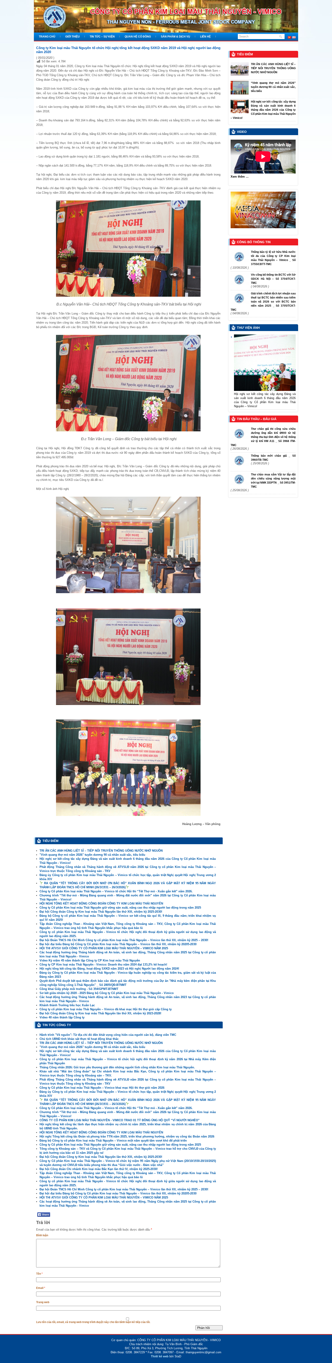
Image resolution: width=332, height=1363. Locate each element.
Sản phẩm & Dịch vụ (175, 36)
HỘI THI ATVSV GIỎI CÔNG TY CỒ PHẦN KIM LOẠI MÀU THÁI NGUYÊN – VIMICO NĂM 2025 (104, 948)
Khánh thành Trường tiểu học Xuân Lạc (67, 1005)
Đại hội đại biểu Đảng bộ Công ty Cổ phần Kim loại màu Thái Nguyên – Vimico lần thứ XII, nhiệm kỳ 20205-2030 (118, 944)
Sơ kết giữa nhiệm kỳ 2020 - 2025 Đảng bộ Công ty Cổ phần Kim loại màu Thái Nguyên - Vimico (107, 993)
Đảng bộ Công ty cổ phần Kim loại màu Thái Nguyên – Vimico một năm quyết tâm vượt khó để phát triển (113, 1140)
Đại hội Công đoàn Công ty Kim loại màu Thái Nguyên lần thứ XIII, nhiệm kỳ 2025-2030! (101, 911)
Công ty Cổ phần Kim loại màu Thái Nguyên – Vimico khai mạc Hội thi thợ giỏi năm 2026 (102, 1087)
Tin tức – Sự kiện (102, 36)
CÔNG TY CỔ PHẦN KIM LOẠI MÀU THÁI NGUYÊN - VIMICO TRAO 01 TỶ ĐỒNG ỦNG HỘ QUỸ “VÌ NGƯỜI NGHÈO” (120, 1120)
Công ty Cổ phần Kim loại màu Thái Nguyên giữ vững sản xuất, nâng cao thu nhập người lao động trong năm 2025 (120, 907)
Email (40, 1288)
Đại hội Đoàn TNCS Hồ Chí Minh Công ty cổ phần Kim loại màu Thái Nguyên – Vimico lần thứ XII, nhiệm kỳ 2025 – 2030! (124, 940)
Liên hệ (205, 36)
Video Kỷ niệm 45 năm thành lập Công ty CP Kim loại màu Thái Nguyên (90, 960)
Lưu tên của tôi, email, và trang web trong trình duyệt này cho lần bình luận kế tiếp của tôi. (93, 1322)
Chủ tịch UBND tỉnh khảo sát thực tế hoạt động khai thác (79, 1039)
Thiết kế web (159, 1356)
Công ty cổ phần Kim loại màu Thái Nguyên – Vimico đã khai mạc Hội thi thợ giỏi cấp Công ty (106, 1009)
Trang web (42, 1302)
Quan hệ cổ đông (138, 36)
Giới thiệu (72, 36)
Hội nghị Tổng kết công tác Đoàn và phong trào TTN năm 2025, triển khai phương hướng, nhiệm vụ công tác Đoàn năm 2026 (127, 1136)
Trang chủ (47, 36)
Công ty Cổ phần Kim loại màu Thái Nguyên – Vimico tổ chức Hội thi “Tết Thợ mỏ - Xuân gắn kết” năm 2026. (116, 891)
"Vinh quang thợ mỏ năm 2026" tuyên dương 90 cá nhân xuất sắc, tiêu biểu (92, 854)
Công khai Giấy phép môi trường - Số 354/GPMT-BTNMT (79, 989)
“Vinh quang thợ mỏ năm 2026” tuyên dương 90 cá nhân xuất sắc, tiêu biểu (273, 87)
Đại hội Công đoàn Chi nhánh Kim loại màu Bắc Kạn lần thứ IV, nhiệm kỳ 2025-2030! (99, 1169)
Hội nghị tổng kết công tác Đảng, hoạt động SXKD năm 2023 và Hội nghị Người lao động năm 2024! (109, 968)
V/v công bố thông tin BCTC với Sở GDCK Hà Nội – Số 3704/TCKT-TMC (273, 278)
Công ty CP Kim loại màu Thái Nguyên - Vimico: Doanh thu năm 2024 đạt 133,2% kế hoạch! (103, 964)
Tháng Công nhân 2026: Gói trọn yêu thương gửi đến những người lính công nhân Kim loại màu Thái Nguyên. (117, 1067)
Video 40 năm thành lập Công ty (62, 1017)
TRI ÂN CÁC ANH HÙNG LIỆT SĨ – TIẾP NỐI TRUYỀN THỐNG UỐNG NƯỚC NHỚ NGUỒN (101, 850)
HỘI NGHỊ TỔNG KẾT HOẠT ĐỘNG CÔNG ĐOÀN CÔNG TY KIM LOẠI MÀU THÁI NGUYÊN (101, 903)
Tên (39, 1273)
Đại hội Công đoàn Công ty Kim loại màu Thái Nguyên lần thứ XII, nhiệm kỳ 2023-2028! (100, 1013)
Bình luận (42, 1235)
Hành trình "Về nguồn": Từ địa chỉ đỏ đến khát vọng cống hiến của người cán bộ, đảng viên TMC (108, 1034)
